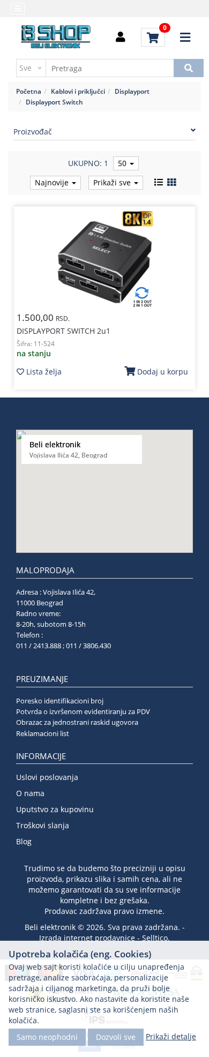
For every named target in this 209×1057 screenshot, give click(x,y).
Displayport (132, 91)
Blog (24, 841)
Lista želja (43, 371)
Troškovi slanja (42, 825)
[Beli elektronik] (56, 37)
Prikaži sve (113, 182)
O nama (30, 793)
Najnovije (53, 182)
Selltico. (156, 938)
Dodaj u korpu (161, 371)
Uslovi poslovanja (47, 777)
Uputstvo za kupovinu (55, 809)
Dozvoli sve (116, 1037)
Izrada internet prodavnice (87, 938)
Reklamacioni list (42, 733)
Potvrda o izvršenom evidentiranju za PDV (83, 711)
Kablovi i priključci (78, 91)
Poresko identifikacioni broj (59, 701)
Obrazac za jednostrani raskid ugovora (77, 722)
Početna (28, 91)
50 (123, 163)
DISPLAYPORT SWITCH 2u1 (63, 331)
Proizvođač (32, 131)
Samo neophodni (47, 1037)
